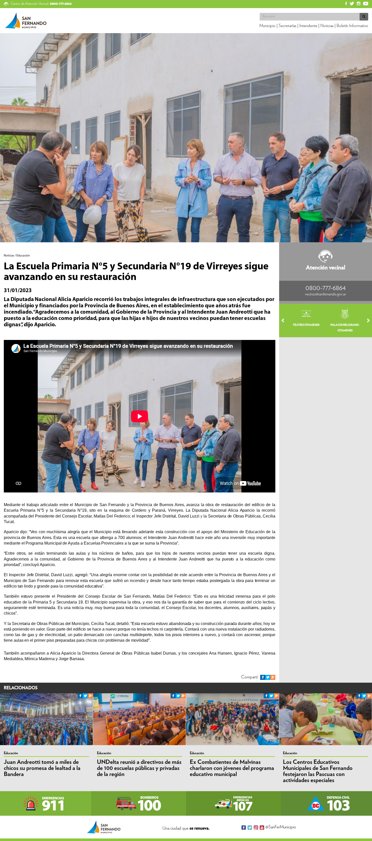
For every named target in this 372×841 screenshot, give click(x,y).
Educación (11, 753)
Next (366, 320)
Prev (285, 320)
